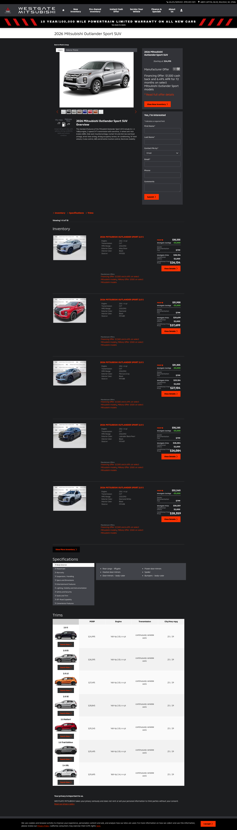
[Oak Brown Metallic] (79, 112)
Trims (90, 213)
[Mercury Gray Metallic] (74, 112)
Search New (65, 644)
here (98, 826)
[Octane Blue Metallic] (84, 112)
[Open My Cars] (181, 10)
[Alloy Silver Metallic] (63, 112)
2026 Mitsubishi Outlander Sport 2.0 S (122, 236)
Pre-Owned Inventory (95, 10)
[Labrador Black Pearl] (68, 112)
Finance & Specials (156, 10)
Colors (60, 50)
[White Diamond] (100, 112)
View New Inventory (156, 104)
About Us (172, 10)
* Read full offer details (159, 94)
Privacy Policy (43, 826)
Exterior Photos (72, 50)
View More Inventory (65, 549)
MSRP (159, 240)
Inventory (60, 213)
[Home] (7, 10)
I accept (207, 824)
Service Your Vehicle (136, 10)
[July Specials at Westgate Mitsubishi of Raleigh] (118, 22)
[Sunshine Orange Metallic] (95, 112)
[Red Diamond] (90, 112)
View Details (170, 268)
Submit (150, 197)
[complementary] (229, 822)
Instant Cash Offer (116, 10)
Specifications (76, 213)
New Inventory (75, 10)
